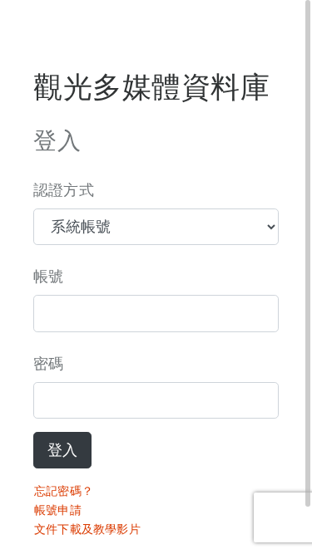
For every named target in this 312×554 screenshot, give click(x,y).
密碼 (48, 363)
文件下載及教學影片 (87, 529)
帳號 (48, 276)
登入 (62, 450)
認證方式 (63, 190)
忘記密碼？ (63, 491)
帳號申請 (58, 510)
